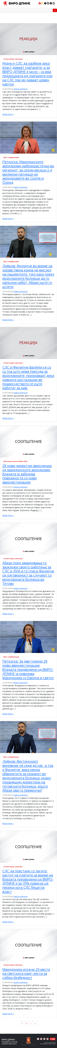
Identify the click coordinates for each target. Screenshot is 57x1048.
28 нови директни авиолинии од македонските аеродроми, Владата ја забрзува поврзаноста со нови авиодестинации (27, 474)
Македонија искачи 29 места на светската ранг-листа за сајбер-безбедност (26, 973)
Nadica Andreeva (21, 89)
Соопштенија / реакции (13, 59)
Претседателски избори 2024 (15, 461)
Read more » (8, 114)
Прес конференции (11, 157)
